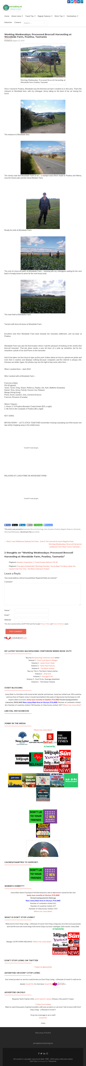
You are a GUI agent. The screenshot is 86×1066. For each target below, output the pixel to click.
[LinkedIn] (78, 1)
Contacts (17, 22)
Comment (8, 582)
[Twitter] (72, 1)
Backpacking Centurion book (43, 657)
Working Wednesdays (12, 532)
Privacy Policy (45, 624)
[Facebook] (68, 1)
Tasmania (76, 529)
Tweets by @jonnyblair (43, 967)
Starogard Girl (47, 676)
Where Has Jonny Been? (72, 705)
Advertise (8, 22)
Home (6, 16)
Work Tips (59, 16)
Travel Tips (29, 16)
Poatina (57, 529)
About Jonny (16, 16)
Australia (26, 529)
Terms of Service (58, 624)
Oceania (51, 529)
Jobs (45, 529)
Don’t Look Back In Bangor (47, 660)
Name (7, 610)
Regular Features (44, 16)
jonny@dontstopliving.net (43, 1043)
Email (7, 615)
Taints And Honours (47, 666)
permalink (35, 532)
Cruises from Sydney (43, 1004)
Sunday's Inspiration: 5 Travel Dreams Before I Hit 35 (37, 562)
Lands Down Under (47, 663)
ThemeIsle (52, 1061)
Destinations (71, 16)
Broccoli (33, 529)
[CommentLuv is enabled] (16, 638)
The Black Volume (47, 668)
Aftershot (47, 674)
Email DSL (30, 984)
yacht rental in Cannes (42, 999)
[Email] (81, 1)
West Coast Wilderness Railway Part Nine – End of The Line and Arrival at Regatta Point (39, 541)
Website (7, 620)
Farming (40, 529)
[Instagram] (75, 1)
